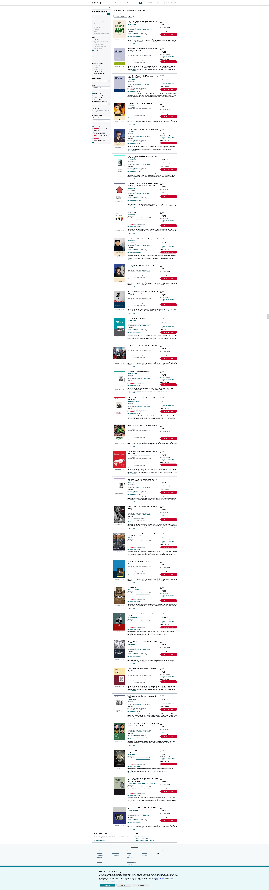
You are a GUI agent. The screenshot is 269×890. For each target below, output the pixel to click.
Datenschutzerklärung (131, 859)
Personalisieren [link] (140, 885)
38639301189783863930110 (143, 56)
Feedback (267, 316)
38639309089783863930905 (143, 649)
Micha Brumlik (131, 672)
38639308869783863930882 (143, 351)
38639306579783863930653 (143, 245)
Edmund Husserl (131, 159)
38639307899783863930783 (143, 759)
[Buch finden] (140, 3)
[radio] (93, 58)
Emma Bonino (131, 510)
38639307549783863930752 (143, 271)
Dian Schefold (131, 214)
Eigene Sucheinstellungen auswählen (144, 840)
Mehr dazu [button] (94, 142)
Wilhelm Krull (131, 79)
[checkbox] (93, 19)
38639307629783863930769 (143, 110)
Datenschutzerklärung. (119, 881)
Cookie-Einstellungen (159, 878)
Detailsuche (94, 7)
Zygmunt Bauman (132, 563)
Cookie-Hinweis (130, 864)
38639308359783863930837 (143, 431)
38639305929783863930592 (143, 567)
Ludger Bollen (131, 754)
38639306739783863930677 (143, 788)
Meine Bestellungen (101, 859)
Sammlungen (108, 7)
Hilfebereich (144, 853)
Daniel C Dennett (132, 482)
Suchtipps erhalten (140, 836)
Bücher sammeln (122, 7)
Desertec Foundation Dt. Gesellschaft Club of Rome (141, 455)
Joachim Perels (131, 188)
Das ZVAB (129, 853)
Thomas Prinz (131, 240)
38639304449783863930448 (143, 542)
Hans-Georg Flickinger (133, 401)
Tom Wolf (130, 267)
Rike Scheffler (131, 295)
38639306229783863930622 (143, 487)
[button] (108, 14)
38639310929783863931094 (143, 219)
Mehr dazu (94, 50)
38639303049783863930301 (143, 136)
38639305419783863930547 (143, 514)
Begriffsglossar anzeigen (141, 838)
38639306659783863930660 (143, 594)
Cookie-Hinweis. (135, 879)
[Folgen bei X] (158, 856)
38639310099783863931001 (143, 704)
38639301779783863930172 (143, 164)
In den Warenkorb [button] (168, 34)
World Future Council (133, 347)
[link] (134, 16)
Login (155, 2)
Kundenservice (145, 855)
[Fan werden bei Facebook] (158, 853)
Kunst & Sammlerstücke (139, 7)
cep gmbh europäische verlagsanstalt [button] (128, 13)
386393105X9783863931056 (143, 406)
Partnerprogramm (115, 855)
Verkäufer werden (173, 7)
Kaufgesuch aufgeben (99, 840)
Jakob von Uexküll (132, 373)
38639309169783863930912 (143, 676)
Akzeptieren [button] (107, 885)
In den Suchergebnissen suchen (100, 11)
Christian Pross (131, 699)
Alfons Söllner (131, 644)
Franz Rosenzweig (132, 726)
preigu (133, 33)
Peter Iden (130, 537)
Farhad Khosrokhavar (133, 589)
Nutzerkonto (161, 2)
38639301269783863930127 (143, 460)
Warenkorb (99, 862)
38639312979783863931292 (143, 299)
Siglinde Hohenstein (132, 810)
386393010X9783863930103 (143, 84)
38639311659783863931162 (143, 193)
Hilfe (175, 2)
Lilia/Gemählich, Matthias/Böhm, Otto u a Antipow (141, 783)
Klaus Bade (130, 52)
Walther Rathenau (132, 320)
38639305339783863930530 (143, 622)
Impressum (129, 857)
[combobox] (124, 3)
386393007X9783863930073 (143, 378)
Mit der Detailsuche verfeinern (148, 13)
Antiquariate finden (157, 7)
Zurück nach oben (134, 847)
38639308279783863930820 (143, 731)
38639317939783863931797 (143, 29)
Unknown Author (131, 24)
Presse (128, 855)
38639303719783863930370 (143, 815)
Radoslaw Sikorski (132, 617)
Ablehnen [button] (123, 885)
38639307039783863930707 (143, 325)
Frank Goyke (130, 105)
